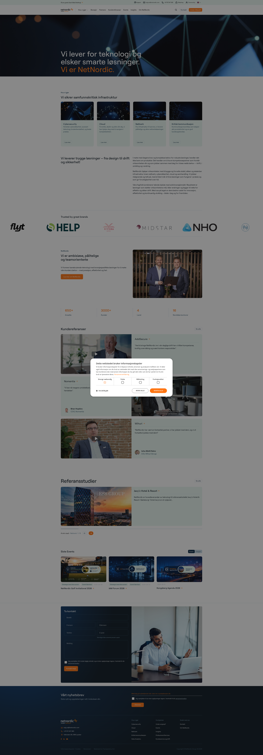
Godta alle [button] (158, 391)
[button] (102, 391)
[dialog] (131, 377)
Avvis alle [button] (140, 391)
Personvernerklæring (121, 374)
